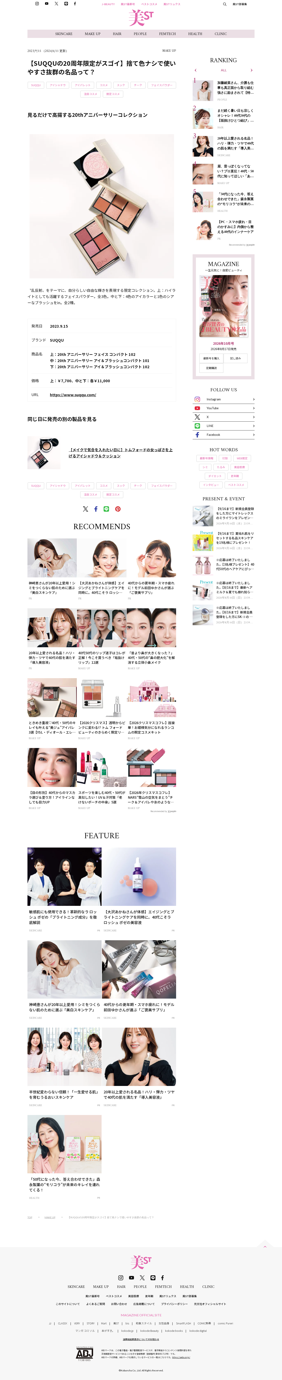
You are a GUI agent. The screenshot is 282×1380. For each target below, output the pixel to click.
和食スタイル (144, 1323)
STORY (91, 1323)
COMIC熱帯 (204, 1323)
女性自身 (164, 1323)
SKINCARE (63, 34)
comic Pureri (225, 1323)
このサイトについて (68, 1304)
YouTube (213, 408)
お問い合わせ (119, 1304)
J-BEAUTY (108, 4)
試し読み (235, 358)
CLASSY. (63, 1323)
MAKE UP (93, 34)
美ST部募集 (240, 4)
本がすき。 (108, 1331)
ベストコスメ (149, 4)
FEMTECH (167, 34)
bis (127, 1323)
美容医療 (133, 1296)
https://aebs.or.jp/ (181, 1357)
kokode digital (198, 1331)
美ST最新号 (128, 4)
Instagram (214, 399)
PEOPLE (140, 34)
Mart (104, 1323)
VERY (77, 1323)
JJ (50, 1323)
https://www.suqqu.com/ (73, 394)
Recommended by (158, 811)
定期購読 (211, 368)
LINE (210, 426)
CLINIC (221, 34)
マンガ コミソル (85, 1331)
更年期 (149, 1296)
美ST (116, 1323)
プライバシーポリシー (174, 1304)
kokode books (174, 1331)
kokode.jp (127, 1331)
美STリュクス (172, 4)
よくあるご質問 (95, 1304)
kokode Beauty (149, 1331)
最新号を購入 (211, 358)
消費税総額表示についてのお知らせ (141, 1339)
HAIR (117, 34)
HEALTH (195, 34)
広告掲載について (144, 1304)
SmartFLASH (183, 1323)
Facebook (213, 434)
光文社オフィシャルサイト (210, 1304)
